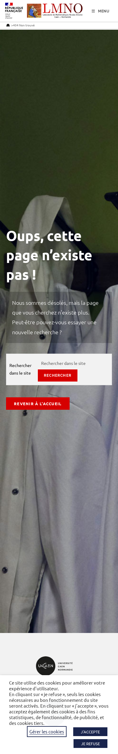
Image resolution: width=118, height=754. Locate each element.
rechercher (57, 375)
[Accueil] (8, 25)
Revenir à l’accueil (38, 403)
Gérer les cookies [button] (46, 731)
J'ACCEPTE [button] (90, 731)
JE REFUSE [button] (90, 743)
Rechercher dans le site (20, 368)
